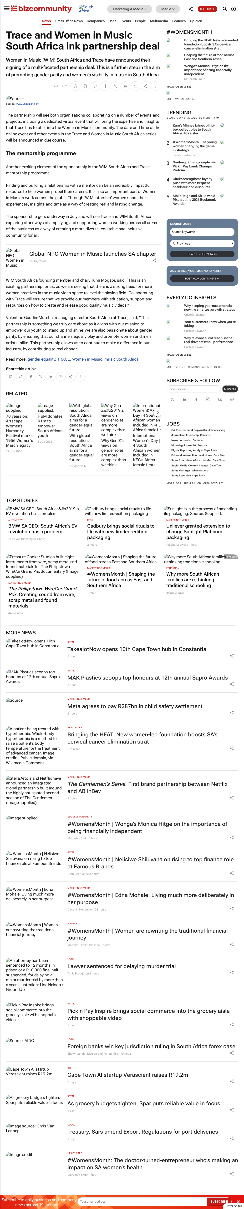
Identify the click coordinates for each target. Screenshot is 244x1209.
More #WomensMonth (182, 99)
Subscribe (230, 388)
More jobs (174, 483)
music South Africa (121, 359)
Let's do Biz (234, 1206)
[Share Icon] (231, 655)
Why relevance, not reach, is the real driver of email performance (208, 340)
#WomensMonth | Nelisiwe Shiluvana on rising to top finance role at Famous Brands (150, 863)
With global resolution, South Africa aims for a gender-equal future (81, 447)
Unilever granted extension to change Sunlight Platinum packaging (198, 531)
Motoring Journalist (183, 445)
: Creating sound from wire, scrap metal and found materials (42, 597)
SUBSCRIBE (219, 1201)
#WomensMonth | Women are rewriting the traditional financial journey (147, 934)
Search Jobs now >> (202, 254)
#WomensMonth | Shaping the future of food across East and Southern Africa (121, 579)
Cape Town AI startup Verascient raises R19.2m (127, 1075)
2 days (171, 117)
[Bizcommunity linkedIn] (184, 399)
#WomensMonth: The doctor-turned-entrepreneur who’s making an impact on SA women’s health (152, 1164)
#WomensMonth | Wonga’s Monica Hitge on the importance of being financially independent (147, 827)
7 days (181, 117)
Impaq (170, 592)
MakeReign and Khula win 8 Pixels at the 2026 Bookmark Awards (194, 200)
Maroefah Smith (77, 838)
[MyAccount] (234, 9)
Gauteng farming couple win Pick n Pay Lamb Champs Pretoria (194, 166)
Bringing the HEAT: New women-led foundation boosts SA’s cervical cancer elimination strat (211, 44)
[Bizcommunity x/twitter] (172, 399)
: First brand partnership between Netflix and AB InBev (147, 787)
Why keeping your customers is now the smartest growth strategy (209, 308)
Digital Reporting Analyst (187, 450)
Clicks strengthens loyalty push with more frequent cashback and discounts (192, 183)
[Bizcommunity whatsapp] (232, 399)
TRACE (63, 359)
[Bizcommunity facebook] (196, 399)
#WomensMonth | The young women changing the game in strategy (195, 146)
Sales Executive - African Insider (191, 460)
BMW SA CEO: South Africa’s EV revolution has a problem (42, 528)
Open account (213, 483)
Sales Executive (181, 475)
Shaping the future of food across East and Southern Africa (209, 57)
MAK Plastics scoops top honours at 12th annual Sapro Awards (147, 678)
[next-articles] (157, 412)
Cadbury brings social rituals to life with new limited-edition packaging (121, 531)
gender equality (41, 359)
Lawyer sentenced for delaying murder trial (121, 966)
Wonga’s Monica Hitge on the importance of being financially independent (208, 70)
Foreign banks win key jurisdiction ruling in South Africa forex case (151, 1046)
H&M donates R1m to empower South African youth (50, 426)
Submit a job (192, 483)
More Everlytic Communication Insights (194, 367)
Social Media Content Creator (189, 465)
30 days (192, 117)
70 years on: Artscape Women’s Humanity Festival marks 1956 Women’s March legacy (19, 431)
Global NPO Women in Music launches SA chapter (92, 254)
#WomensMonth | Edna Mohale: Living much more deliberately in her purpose (150, 899)
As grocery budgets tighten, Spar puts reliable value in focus (143, 1103)
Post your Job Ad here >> (202, 278)
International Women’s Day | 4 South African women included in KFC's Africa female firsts (147, 450)
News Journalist (181, 440)
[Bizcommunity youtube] (220, 399)
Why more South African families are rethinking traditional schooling (192, 579)
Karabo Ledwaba (177, 544)
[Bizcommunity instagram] (208, 399)
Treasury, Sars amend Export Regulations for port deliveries (142, 1132)
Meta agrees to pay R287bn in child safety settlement (135, 706)
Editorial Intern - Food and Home (191, 455)
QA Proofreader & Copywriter (189, 430)
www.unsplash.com (27, 103)
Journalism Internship (185, 435)
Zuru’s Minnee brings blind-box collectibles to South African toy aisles (194, 129)
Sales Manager (180, 470)
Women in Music (87, 359)
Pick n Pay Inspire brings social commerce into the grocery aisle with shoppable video (148, 1014)
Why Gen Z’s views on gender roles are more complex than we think (113, 452)
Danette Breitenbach (80, 909)
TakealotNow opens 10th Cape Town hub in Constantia (136, 649)
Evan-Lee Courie (78, 874)
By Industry (207, 117)
